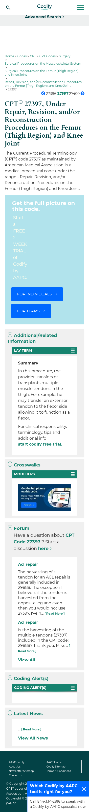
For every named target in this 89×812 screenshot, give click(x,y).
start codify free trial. (40, 444)
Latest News (28, 713)
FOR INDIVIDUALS (34, 294)
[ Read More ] (54, 613)
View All (26, 660)
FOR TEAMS (28, 311)
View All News (33, 738)
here (43, 548)
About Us (15, 766)
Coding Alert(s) (31, 678)
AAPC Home (54, 762)
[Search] (8, 7)
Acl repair (28, 564)
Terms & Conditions (58, 771)
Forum (21, 528)
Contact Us (16, 775)
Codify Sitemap (56, 766)
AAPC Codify (16, 762)
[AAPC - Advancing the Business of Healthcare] (44, 7)
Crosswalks (27, 465)
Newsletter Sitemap (21, 771)
